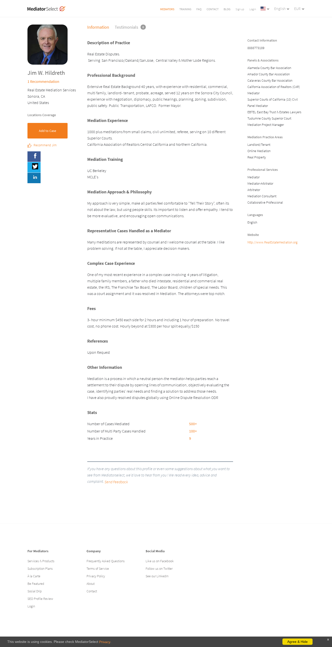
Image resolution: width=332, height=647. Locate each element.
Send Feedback (116, 481)
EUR (297, 8)
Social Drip (34, 591)
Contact (212, 9)
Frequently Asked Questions (106, 561)
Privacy (104, 642)
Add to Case (47, 131)
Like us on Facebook (160, 561)
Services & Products (40, 561)
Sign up (240, 9)
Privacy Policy (96, 576)
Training (185, 9)
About (91, 583)
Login (252, 9)
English (280, 8)
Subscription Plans (40, 568)
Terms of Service (98, 568)
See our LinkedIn (157, 576)
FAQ (198, 9)
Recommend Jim (45, 145)
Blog (227, 9)
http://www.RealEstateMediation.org (272, 242)
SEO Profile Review (40, 598)
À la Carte (33, 576)
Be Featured (35, 583)
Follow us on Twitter (159, 568)
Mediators (167, 9)
